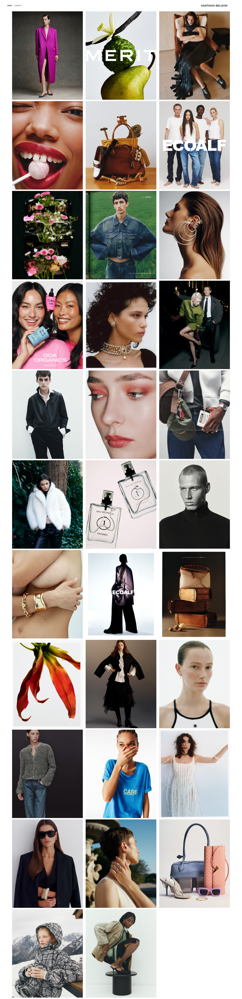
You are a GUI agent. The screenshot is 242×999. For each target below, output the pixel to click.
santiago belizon (214, 5)
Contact (18, 5)
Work (9, 5)
